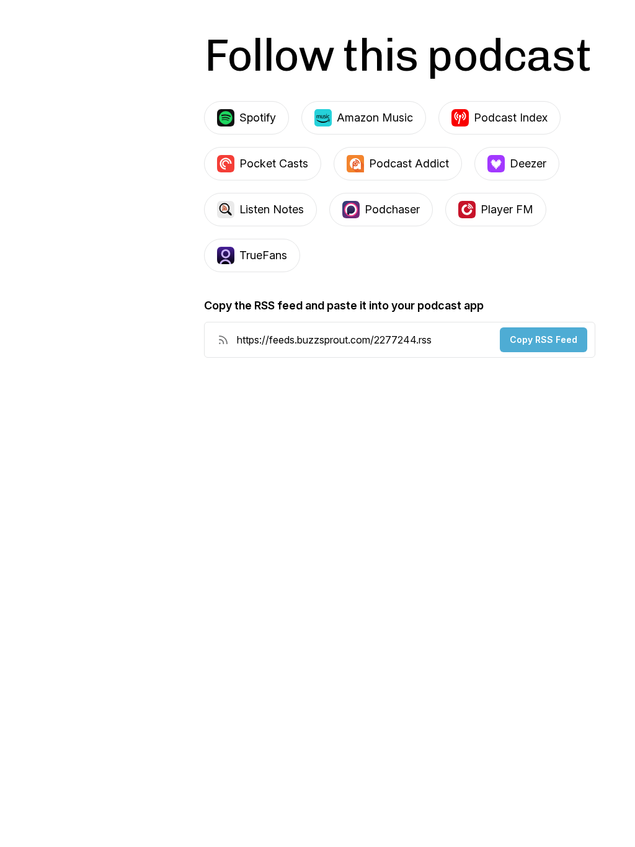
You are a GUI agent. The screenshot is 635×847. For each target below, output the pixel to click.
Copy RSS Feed (543, 339)
